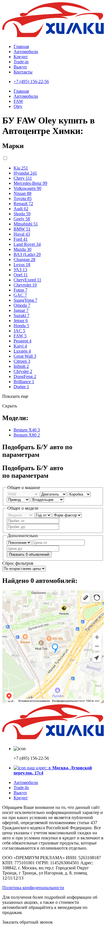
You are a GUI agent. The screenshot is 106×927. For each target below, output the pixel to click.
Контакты (23, 72)
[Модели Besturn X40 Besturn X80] (20, 515)
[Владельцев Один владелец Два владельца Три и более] (47, 499)
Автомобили (26, 51)
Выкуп (20, 66)
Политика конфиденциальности (33, 887)
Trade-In (21, 787)
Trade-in (21, 61)
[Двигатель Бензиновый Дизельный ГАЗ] (54, 494)
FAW (18, 101)
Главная (21, 46)
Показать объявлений (29, 554)
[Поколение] (20, 542)
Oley (18, 106)
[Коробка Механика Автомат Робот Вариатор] (79, 494)
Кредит (21, 56)
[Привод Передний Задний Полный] (19, 499)
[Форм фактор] (67, 515)
